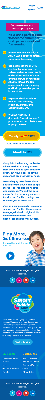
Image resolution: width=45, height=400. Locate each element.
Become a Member (30, 365)
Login (4, 365)
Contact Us (27, 368)
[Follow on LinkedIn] (33, 280)
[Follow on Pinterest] (26, 280)
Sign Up (31, 10)
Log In (32, 6)
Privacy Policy (28, 372)
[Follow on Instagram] (19, 280)
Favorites (6, 372)
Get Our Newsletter (10, 368)
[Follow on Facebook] (12, 280)
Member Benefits (22, 342)
